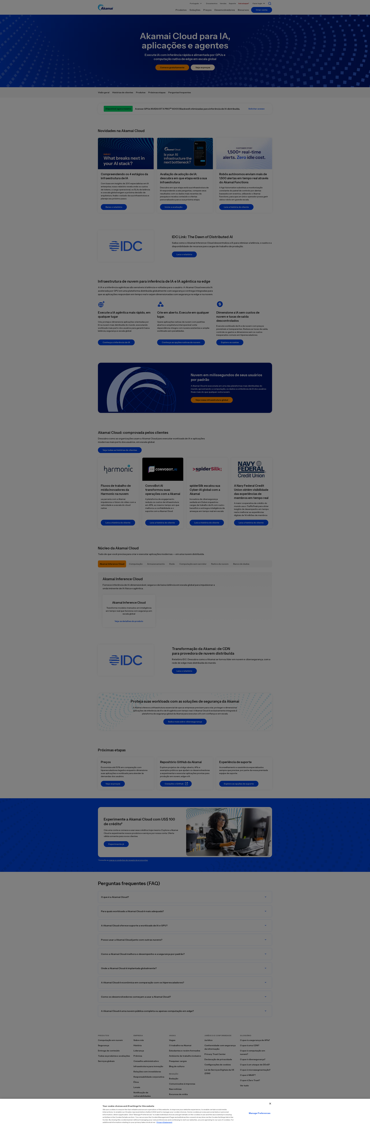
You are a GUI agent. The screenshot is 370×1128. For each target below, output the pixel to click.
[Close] (270, 1103)
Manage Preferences (259, 1113)
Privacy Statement (164, 1122)
